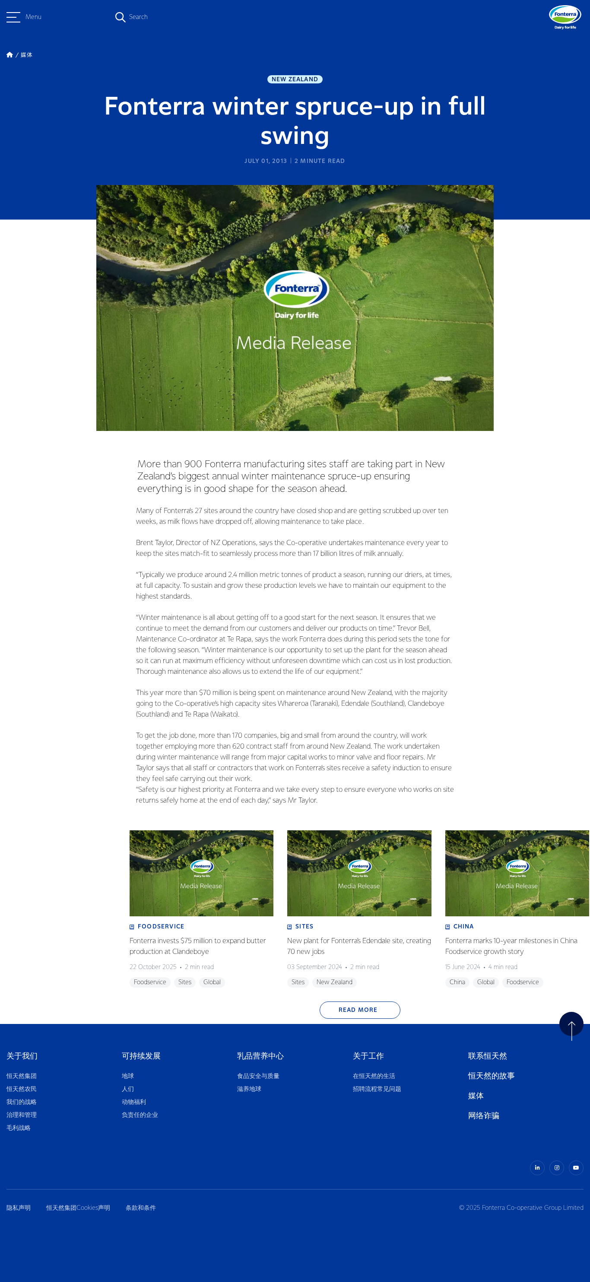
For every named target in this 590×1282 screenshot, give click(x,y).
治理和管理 (21, 1115)
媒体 (476, 1096)
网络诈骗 (483, 1116)
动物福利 (134, 1102)
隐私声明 (18, 1208)
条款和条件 (141, 1208)
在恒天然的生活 (374, 1076)
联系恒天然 (487, 1056)
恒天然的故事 (491, 1076)
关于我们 (22, 1056)
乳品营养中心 (260, 1056)
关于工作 (368, 1056)
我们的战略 (21, 1102)
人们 (128, 1089)
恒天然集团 (21, 1076)
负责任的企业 (140, 1115)
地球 (128, 1076)
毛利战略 (18, 1128)
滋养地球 (249, 1089)
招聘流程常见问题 (377, 1089)
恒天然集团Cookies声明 (78, 1208)
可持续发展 (141, 1056)
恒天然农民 (21, 1089)
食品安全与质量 (258, 1076)
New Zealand (295, 80)
